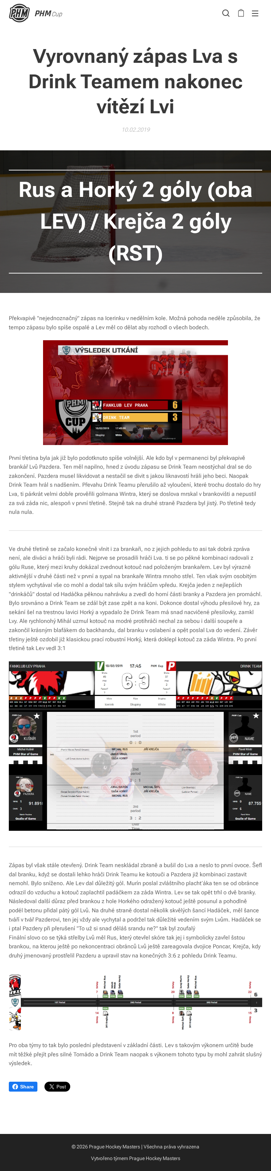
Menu (255, 13)
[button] (226, 13)
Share (27, 1086)
